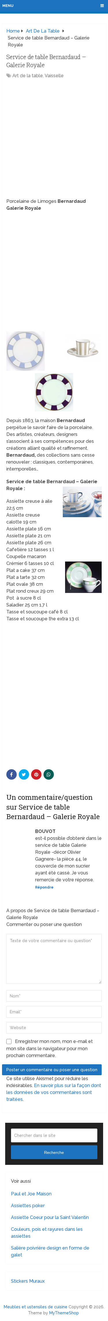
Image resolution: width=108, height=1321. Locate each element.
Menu (8, 5)
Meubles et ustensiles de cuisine (35, 1307)
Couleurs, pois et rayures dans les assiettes (47, 1232)
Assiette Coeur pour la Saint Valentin (50, 1217)
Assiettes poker (28, 1205)
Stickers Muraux (28, 1281)
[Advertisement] (54, 139)
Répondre (44, 887)
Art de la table (27, 75)
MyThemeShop (64, 1313)
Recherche (54, 1152)
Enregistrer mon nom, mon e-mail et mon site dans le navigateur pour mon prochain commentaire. (49, 1048)
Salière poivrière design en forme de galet (50, 1251)
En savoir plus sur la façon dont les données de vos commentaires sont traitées (53, 1092)
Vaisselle (54, 75)
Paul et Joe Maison (31, 1194)
